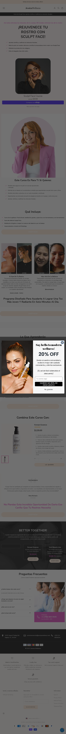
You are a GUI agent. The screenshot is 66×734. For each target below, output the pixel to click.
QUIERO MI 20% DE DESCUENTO (48, 384)
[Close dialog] (62, 342)
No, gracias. (49, 389)
